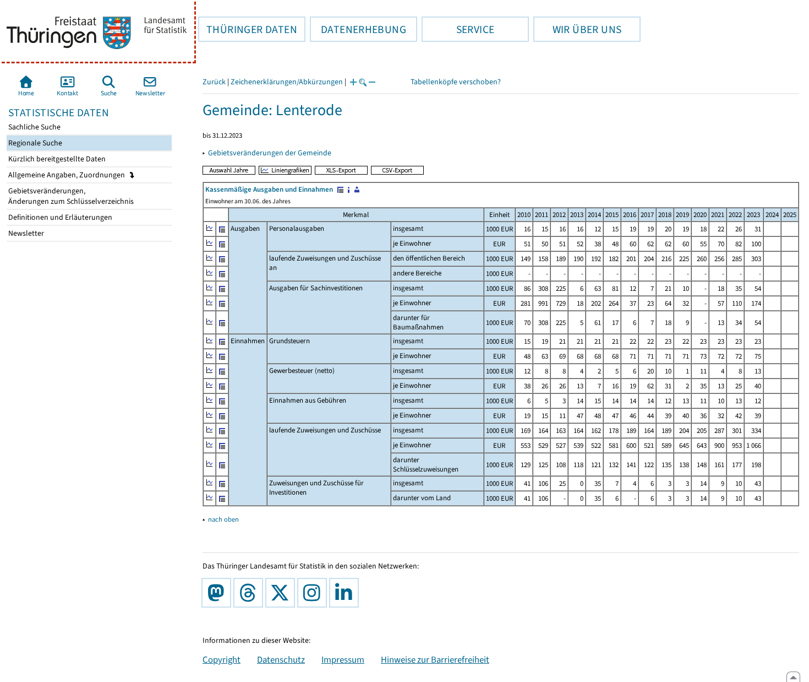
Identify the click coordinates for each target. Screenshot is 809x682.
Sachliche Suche (34, 127)
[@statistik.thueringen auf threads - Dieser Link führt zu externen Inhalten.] (250, 593)
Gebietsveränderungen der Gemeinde (269, 153)
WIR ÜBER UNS (577, 29)
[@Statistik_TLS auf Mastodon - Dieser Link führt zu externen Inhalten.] (218, 593)
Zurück (214, 82)
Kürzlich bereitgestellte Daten (56, 159)
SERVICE (458, 29)
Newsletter (25, 233)
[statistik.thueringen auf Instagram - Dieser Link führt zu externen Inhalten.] (314, 593)
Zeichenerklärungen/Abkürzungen (287, 82)
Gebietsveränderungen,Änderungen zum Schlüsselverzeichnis (70, 196)
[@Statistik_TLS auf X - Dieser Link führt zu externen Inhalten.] (282, 593)
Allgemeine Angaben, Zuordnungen (67, 175)
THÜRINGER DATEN (247, 29)
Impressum (342, 659)
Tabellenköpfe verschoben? (456, 82)
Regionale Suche (34, 143)
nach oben (223, 519)
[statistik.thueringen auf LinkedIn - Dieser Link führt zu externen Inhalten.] (346, 593)
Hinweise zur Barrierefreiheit (435, 659)
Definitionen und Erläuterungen (59, 217)
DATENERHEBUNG (358, 29)
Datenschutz (281, 659)
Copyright (221, 659)
